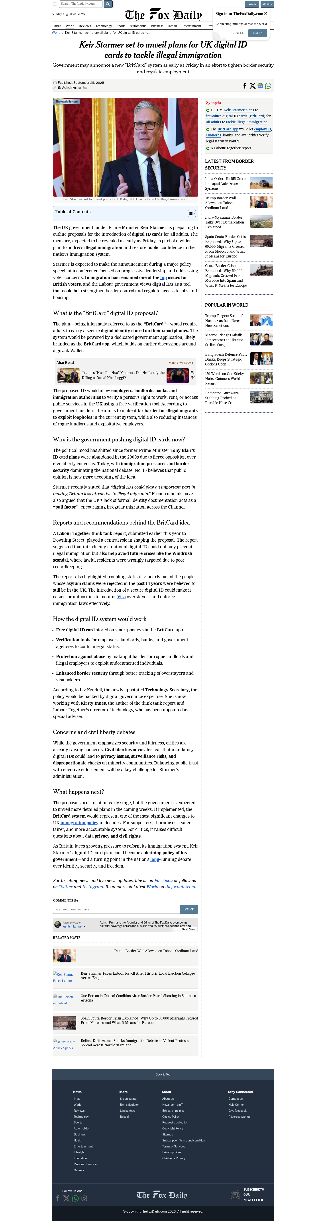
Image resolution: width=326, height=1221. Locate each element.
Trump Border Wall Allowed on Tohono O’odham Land (156, 951)
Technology (103, 26)
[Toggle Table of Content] (190, 213)
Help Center (236, 1105)
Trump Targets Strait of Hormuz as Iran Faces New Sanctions (224, 327)
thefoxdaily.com (180, 887)
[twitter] (66, 1198)
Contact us (236, 1099)
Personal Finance (85, 1164)
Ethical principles (173, 1111)
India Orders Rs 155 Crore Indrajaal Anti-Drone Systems (225, 190)
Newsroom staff (172, 1105)
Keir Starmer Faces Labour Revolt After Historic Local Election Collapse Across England (138, 976)
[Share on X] (253, 85)
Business (157, 26)
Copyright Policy (172, 1128)
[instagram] (84, 1198)
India (57, 26)
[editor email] (85, 88)
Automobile (138, 26)
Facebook (163, 881)
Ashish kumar (71, 88)
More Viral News (180, 363)
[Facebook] (57, 1198)
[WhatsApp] (269, 85)
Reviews (85, 26)
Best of (124, 1117)
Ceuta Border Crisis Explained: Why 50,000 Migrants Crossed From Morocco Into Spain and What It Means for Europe (226, 282)
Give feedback (238, 1111)
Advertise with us (239, 1117)
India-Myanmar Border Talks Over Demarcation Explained (224, 228)
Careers (79, 1170)
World (70, 26)
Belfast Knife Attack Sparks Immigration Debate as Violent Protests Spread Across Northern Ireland (135, 1043)
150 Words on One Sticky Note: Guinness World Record (224, 385)
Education (80, 1158)
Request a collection (175, 1122)
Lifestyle (211, 26)
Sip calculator (128, 1099)
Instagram (92, 887)
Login (258, 33)
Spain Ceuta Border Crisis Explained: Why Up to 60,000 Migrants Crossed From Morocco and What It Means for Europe (139, 1021)
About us (168, 1099)
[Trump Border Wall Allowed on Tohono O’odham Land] (64, 955)
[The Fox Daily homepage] (163, 14)
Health (172, 26)
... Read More (187, 929)
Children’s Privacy (173, 1158)
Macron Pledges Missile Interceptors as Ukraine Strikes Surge (224, 346)
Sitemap (167, 1134)
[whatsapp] (75, 1198)
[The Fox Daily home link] (162, 1192)
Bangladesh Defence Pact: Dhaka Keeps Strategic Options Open (226, 366)
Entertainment (191, 26)
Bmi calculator (129, 1105)
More (266, 4)
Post (189, 909)
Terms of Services (173, 1146)
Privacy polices (171, 1152)
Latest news (127, 1111)
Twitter (66, 887)
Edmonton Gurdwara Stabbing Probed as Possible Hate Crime (222, 404)
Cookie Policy (170, 1117)
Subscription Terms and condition (183, 1140)
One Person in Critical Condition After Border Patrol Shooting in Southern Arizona (138, 998)
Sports (120, 26)
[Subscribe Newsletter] (236, 1194)
